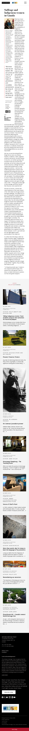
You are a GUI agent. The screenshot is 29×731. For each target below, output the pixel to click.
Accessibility (4, 722)
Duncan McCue (14, 545)
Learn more (5, 675)
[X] (5, 697)
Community (6, 309)
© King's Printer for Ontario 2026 (8, 718)
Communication (7, 417)
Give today (14, 729)
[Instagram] (9, 697)
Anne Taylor (13, 458)
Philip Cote (13, 574)
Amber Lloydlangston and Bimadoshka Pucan (10, 500)
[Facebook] (2, 697)
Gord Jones (13, 611)
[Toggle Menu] (25, 3)
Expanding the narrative (10, 608)
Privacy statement (5, 719)
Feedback (4, 652)
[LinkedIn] (12, 697)
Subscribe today (8, 692)
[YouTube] (14, 697)
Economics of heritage (10, 571)
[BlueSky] (7, 697)
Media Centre (5, 650)
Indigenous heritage (9, 308)
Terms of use (4, 721)
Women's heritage (8, 416)
